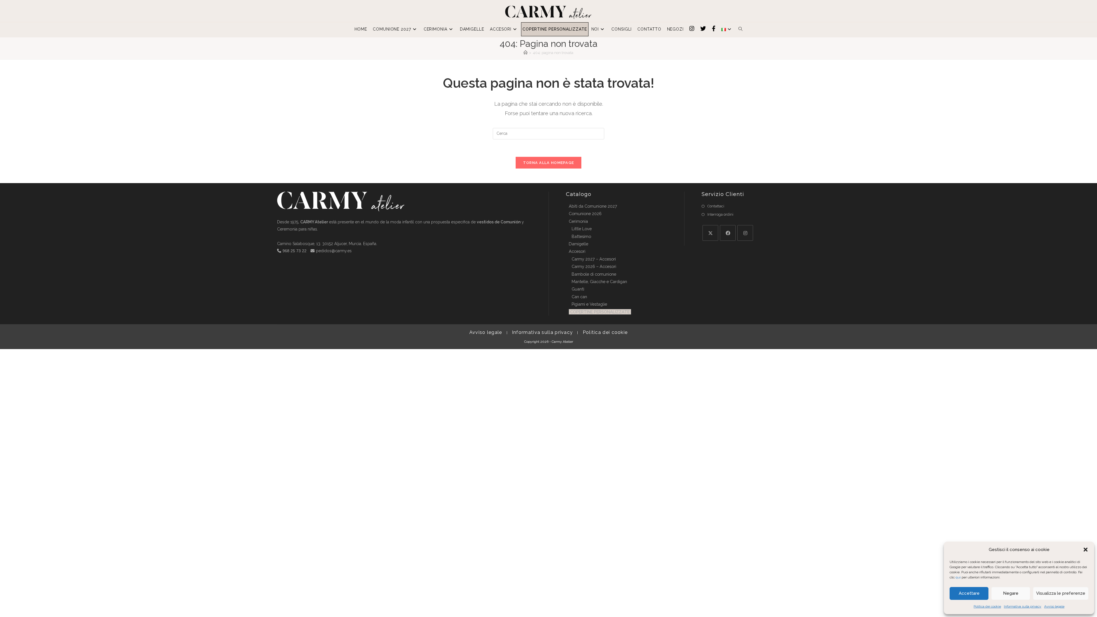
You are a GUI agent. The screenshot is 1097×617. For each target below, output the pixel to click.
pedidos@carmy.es (334, 251)
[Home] (525, 53)
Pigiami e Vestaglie (589, 304)
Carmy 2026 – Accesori (594, 266)
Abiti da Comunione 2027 (593, 206)
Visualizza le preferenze (1060, 593)
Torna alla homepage (548, 163)
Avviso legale (1054, 606)
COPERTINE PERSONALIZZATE (600, 311)
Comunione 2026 (585, 213)
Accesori (577, 251)
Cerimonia (578, 221)
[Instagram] (745, 233)
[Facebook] (728, 233)
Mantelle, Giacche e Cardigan (599, 281)
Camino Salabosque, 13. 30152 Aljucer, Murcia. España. (327, 243)
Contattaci (715, 206)
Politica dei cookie (987, 606)
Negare (1010, 593)
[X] (710, 233)
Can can (579, 296)
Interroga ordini (720, 214)
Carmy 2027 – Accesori (594, 259)
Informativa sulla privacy (1022, 606)
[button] (1085, 549)
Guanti (578, 289)
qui (958, 577)
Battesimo (581, 236)
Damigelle (578, 243)
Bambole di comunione (594, 274)
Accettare (969, 593)
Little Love (582, 228)
